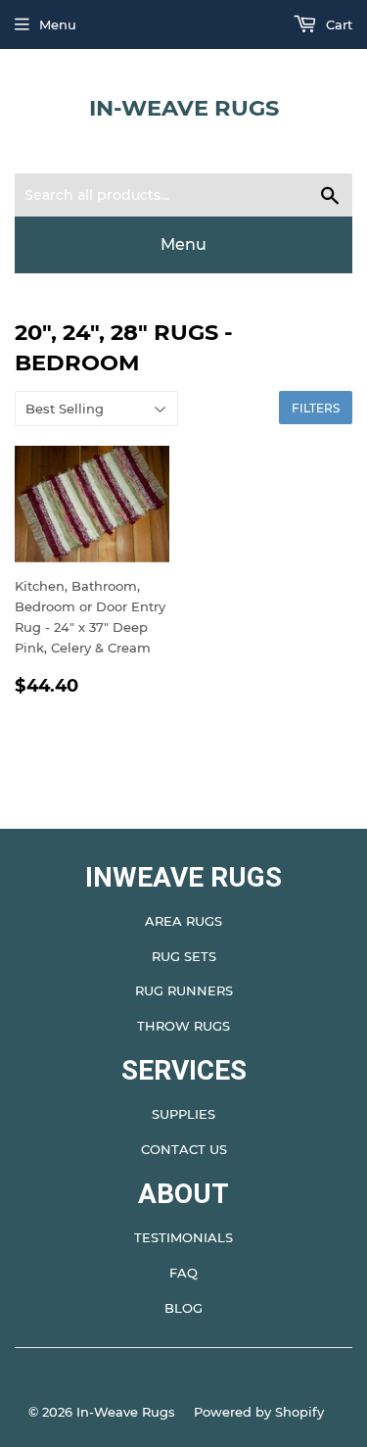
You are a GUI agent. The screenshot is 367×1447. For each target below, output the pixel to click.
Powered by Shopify (259, 1412)
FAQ (183, 1272)
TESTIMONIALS (183, 1237)
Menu (57, 24)
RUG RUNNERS (184, 990)
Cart (337, 24)
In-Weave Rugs (184, 107)
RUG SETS (184, 956)
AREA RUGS (183, 921)
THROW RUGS (183, 1026)
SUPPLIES (183, 1114)
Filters (316, 408)
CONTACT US (184, 1149)
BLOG (183, 1308)
